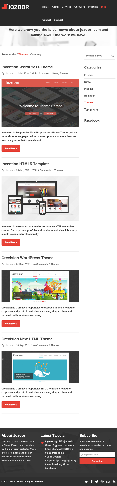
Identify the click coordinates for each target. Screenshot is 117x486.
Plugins (88, 88)
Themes (64, 73)
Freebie (88, 75)
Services (66, 6)
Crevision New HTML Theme (27, 339)
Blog (103, 6)
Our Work (79, 6)
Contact (46, 19)
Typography (91, 109)
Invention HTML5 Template (26, 163)
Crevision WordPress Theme (27, 257)
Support (58, 19)
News (55, 73)
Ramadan (89, 95)
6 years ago (52, 441)
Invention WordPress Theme (27, 67)
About (55, 6)
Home (45, 6)
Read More (11, 148)
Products (93, 6)
